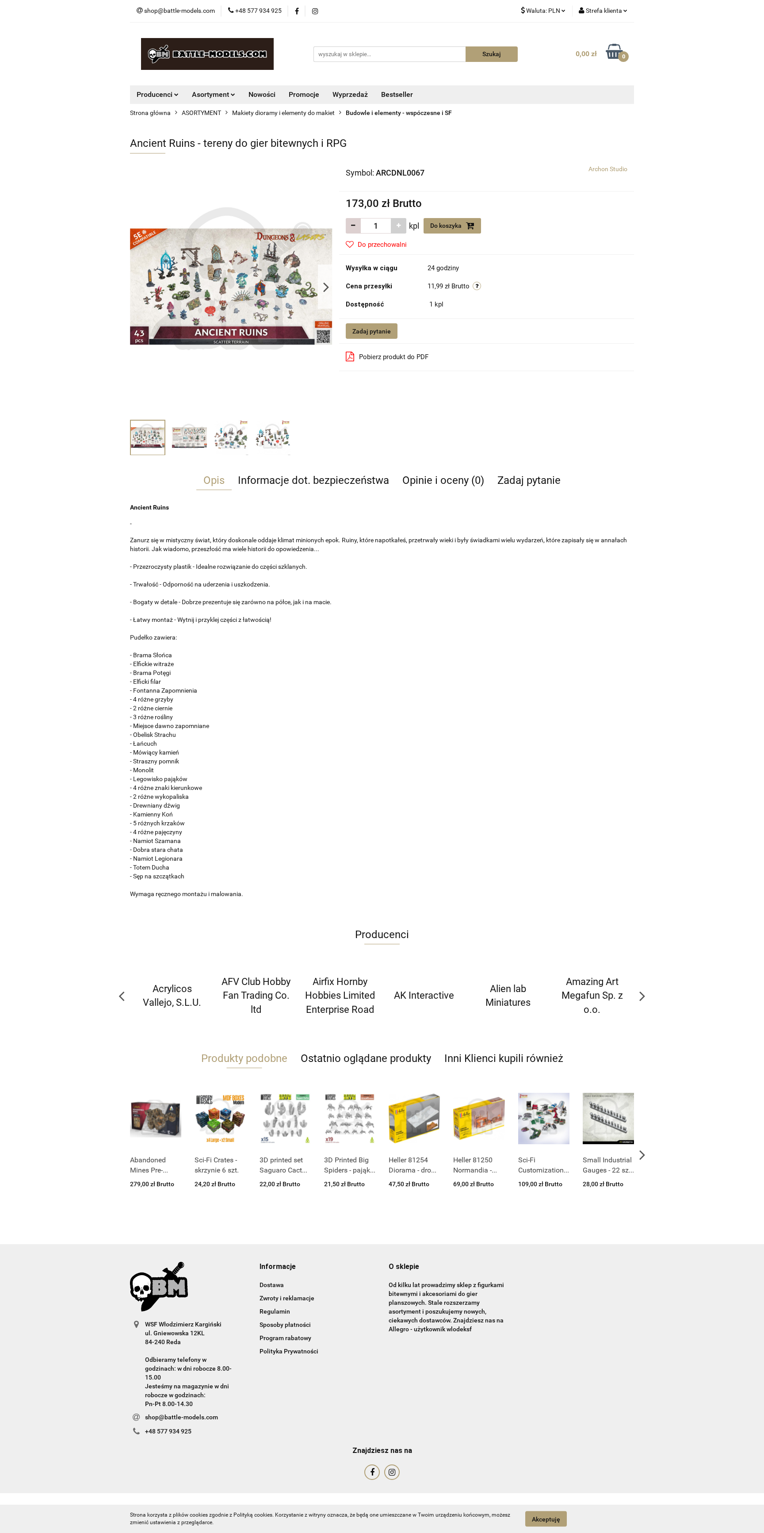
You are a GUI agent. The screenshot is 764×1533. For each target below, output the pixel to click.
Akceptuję (546, 1518)
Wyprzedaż (350, 94)
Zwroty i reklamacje (287, 1298)
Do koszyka (446, 225)
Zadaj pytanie (371, 331)
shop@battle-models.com (181, 1417)
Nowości (261, 94)
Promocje (304, 94)
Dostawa (272, 1284)
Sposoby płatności (285, 1324)
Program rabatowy (285, 1337)
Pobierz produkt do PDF (393, 357)
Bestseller (397, 94)
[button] (278, 1267)
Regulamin (275, 1311)
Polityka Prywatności (289, 1351)
